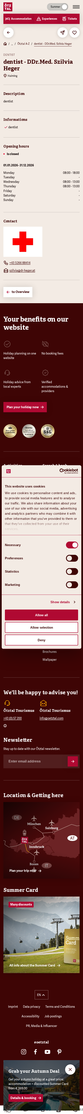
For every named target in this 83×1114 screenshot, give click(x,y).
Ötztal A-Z (23, 44)
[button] (41, 994)
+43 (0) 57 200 (12, 718)
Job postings (53, 1016)
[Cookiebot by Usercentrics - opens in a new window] (59, 471)
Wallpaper (50, 660)
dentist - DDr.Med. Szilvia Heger (53, 44)
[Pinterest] (59, 1052)
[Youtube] (47, 1052)
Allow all (41, 615)
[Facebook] (35, 1052)
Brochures (50, 652)
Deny (41, 640)
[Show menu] (76, 7)
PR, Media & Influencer (41, 1026)
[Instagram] (23, 1052)
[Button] (73, 761)
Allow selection (41, 627)
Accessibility (30, 1016)
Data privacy (31, 1007)
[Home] (5, 44)
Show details (60, 602)
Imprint (13, 1007)
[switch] (72, 558)
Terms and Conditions (60, 1007)
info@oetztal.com (51, 718)
